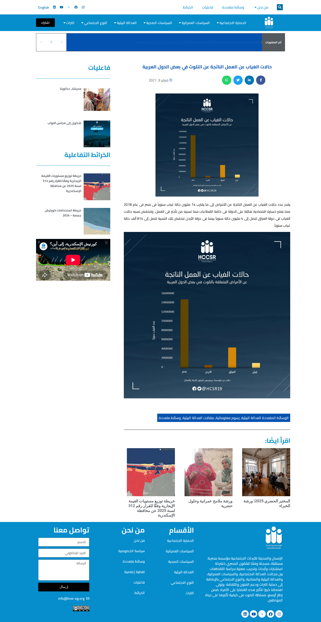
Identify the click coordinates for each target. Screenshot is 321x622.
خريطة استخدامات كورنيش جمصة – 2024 (63, 212)
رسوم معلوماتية (228, 418)
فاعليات (207, 7)
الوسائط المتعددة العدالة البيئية (265, 418)
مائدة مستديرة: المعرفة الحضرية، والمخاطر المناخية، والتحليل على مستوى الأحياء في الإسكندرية (198, 42)
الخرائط (188, 7)
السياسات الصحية (159, 22)
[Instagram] (83, 7)
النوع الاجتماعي (95, 22)
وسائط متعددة (233, 7)
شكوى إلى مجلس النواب (64, 123)
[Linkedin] (54, 7)
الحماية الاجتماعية (232, 22)
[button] (280, 7)
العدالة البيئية (127, 22)
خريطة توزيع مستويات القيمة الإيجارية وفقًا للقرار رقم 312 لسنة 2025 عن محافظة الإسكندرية (151, 508)
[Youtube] (62, 7)
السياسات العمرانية (196, 22)
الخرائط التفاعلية (87, 155)
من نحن (262, 7)
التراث (70, 22)
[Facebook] (76, 7)
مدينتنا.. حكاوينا (70, 89)
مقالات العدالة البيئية (198, 418)
